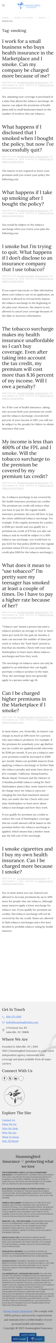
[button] (3, 5)
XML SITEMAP (10, 1141)
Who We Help (10, 1128)
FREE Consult (19, 1339)
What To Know (10, 1137)
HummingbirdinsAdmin (31, 878)
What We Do (9, 1124)
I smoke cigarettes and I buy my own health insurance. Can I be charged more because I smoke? (27, 860)
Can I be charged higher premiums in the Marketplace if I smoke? (24, 702)
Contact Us (8, 1120)
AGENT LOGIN (28, 1335)
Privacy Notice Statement (17, 1311)
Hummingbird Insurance (33, 82)
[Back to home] (28, 5)
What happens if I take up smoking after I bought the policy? (27, 198)
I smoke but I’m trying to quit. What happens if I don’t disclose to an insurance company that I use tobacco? (27, 257)
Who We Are (9, 1132)
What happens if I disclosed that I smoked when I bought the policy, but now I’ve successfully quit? (28, 138)
